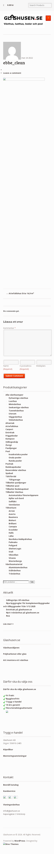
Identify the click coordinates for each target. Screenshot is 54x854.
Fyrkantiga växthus (18, 398)
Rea (8, 615)
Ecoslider (13, 529)
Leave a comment (12, 73)
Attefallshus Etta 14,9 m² (20, 293)
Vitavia (12, 558)
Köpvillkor (8, 749)
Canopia (13, 526)
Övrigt (9, 445)
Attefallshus (12, 426)
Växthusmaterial (14, 564)
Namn (7, 367)
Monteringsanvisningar (15, 756)
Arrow (12, 511)
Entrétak (10, 432)
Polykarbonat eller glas (14, 654)
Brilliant (12, 523)
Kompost (10, 438)
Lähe (11, 536)
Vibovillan (13, 554)
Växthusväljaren (11, 647)
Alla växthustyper (14, 394)
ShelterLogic (15, 548)
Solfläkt (12, 501)
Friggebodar (12, 435)
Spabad (9, 473)
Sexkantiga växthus (19, 407)
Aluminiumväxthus (18, 567)
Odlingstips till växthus (17, 600)
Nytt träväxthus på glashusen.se (22, 612)
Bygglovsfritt (12, 698)
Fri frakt (10, 695)
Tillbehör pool (12, 485)
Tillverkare (11, 507)
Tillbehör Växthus (14, 492)
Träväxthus (14, 573)
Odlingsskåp (12, 442)
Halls (11, 532)
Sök (32, 582)
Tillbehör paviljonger (16, 482)
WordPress (19, 840)
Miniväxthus (15, 404)
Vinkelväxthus (16, 420)
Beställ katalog (11, 784)
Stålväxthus (15, 570)
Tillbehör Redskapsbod (17, 489)
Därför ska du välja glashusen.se (19, 689)
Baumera (13, 517)
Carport (9, 429)
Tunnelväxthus (16, 410)
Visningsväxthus (11, 804)
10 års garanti (13, 705)
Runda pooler (15, 460)
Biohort (12, 520)
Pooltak (9, 463)
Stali (11, 551)
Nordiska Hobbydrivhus (20, 539)
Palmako (13, 542)
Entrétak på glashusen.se (19, 609)
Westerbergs (15, 561)
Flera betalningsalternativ (19, 708)
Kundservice (9, 791)
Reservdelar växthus (16, 470)
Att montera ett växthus (15, 660)
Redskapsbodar (13, 467)
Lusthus (13, 401)
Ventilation (14, 504)
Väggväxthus (15, 417)
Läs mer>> (8, 624)
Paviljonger (11, 448)
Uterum (12, 413)
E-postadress (25, 367)
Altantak (10, 423)
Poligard (13, 545)
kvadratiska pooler (18, 454)
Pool (8, 451)
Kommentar (9, 328)
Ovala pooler (15, 457)
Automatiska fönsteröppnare (23, 495)
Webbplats (41, 366)
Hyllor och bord (16, 498)
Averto (12, 514)
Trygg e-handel (13, 701)
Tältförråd (11, 476)
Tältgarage (14, 479)
